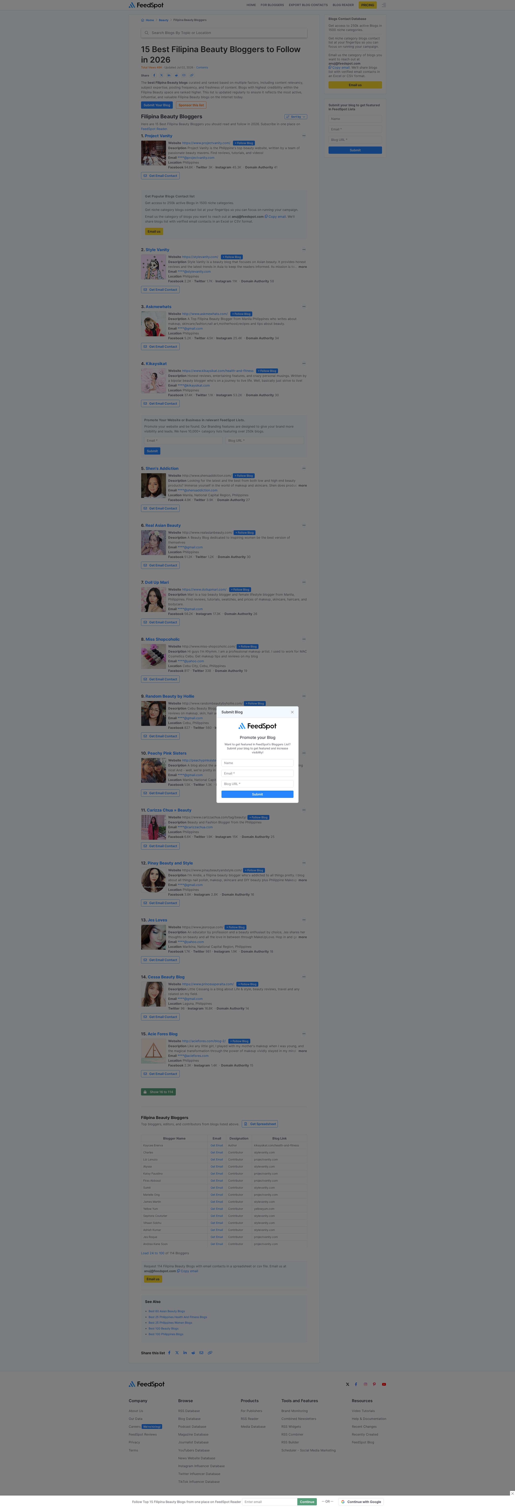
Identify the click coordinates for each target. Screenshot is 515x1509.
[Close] (292, 712)
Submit (257, 794)
